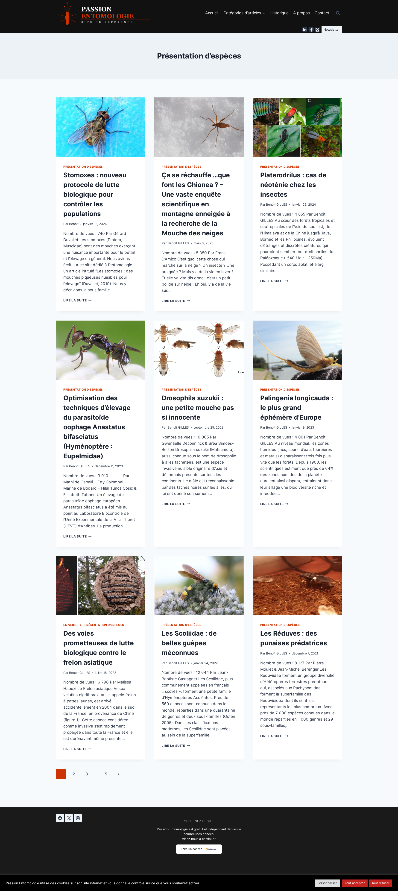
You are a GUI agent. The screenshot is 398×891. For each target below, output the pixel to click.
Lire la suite (77, 300)
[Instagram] (317, 30)
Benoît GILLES (178, 243)
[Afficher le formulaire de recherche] (338, 13)
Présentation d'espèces (83, 166)
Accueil (212, 13)
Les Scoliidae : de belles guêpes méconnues (189, 643)
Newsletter (332, 29)
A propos (301, 13)
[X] (69, 818)
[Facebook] (311, 30)
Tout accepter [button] (355, 883)
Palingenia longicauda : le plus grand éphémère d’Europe (296, 407)
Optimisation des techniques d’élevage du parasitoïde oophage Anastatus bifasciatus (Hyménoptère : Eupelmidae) (97, 427)
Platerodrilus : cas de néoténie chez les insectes (293, 184)
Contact (322, 13)
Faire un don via (191, 849)
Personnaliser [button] (327, 883)
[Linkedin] (305, 30)
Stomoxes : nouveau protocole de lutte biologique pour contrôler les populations (94, 194)
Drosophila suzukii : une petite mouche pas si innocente (198, 407)
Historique (279, 13)
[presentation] (100, 127)
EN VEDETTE (72, 625)
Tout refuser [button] (380, 883)
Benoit (74, 224)
